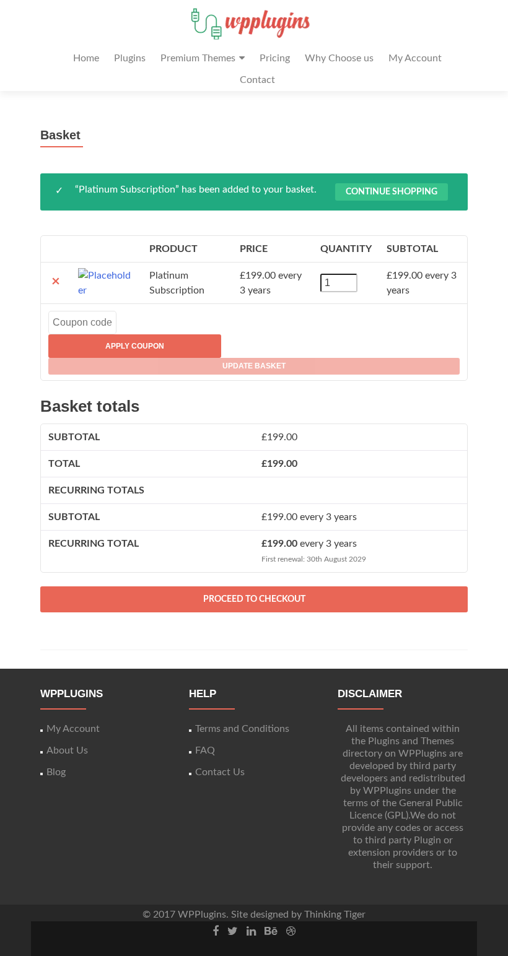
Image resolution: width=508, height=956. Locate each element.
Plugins (130, 58)
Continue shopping (391, 192)
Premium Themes (197, 58)
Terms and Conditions (242, 729)
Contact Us (220, 772)
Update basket (254, 366)
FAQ (205, 750)
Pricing (275, 58)
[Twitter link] (232, 931)
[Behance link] (271, 931)
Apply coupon (134, 346)
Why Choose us (339, 58)
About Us (67, 750)
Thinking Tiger (335, 914)
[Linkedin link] (251, 931)
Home (86, 58)
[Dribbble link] (291, 931)
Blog (56, 772)
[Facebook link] (215, 931)
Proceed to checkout (254, 599)
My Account (415, 58)
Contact (257, 80)
